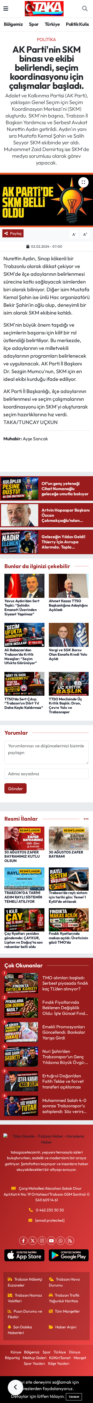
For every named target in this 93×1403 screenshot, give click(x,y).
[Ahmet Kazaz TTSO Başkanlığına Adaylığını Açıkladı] (69, 585)
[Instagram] (42, 1240)
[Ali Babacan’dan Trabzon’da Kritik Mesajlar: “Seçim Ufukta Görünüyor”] (24, 634)
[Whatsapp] (60, 1240)
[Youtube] (51, 1240)
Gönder (15, 788)
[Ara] (85, 8)
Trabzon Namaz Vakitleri (25, 1298)
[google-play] (69, 1256)
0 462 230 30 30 (50, 1210)
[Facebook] (23, 1240)
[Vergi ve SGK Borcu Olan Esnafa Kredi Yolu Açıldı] (69, 634)
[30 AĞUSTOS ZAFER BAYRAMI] (69, 837)
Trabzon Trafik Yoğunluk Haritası (64, 1298)
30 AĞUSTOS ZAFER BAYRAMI (66, 854)
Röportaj (12, 1357)
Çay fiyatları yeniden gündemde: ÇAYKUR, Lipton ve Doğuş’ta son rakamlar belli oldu (23, 940)
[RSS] (70, 1240)
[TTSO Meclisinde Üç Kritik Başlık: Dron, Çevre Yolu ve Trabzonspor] (69, 683)
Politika (46, 39)
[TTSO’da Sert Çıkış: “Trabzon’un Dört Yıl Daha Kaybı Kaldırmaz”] (24, 683)
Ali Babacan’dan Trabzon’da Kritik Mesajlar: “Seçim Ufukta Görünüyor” (20, 656)
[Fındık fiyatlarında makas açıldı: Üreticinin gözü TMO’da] (69, 919)
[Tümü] (86, 818)
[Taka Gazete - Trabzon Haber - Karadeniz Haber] (44, 8)
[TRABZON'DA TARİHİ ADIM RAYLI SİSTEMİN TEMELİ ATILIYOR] (24, 878)
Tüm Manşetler (67, 1311)
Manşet (80, 1357)
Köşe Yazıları (58, 1363)
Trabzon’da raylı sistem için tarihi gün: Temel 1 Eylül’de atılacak (68, 897)
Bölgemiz (13, 24)
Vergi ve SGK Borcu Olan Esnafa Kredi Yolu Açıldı (68, 654)
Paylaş (15, 233)
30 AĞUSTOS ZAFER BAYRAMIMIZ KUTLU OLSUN (22, 856)
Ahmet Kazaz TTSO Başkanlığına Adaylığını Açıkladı (68, 605)
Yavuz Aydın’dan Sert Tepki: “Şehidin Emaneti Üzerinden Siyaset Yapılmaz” (22, 607)
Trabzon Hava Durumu (64, 1282)
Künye (16, 1352)
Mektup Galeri (34, 1357)
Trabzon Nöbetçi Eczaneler (25, 1282)
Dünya (74, 1352)
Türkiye (52, 24)
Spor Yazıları (34, 1363)
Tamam (74, 1397)
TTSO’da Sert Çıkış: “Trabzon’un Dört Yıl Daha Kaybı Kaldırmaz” (23, 703)
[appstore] (24, 1256)
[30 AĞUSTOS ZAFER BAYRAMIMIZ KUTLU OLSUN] (24, 837)
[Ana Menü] (5, 8)
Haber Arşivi (65, 1326)
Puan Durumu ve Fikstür (25, 1314)
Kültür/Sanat (60, 1357)
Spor (34, 24)
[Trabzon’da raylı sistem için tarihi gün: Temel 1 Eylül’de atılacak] (69, 878)
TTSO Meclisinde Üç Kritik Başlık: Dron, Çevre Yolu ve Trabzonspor (65, 705)
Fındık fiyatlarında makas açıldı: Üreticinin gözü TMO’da (68, 938)
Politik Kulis (77, 24)
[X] (32, 1240)
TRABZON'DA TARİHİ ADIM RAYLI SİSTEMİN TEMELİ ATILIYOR (23, 897)
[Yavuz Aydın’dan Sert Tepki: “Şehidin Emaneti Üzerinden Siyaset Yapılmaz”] (24, 585)
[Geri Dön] (15, 1387)
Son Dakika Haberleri (20, 1329)
